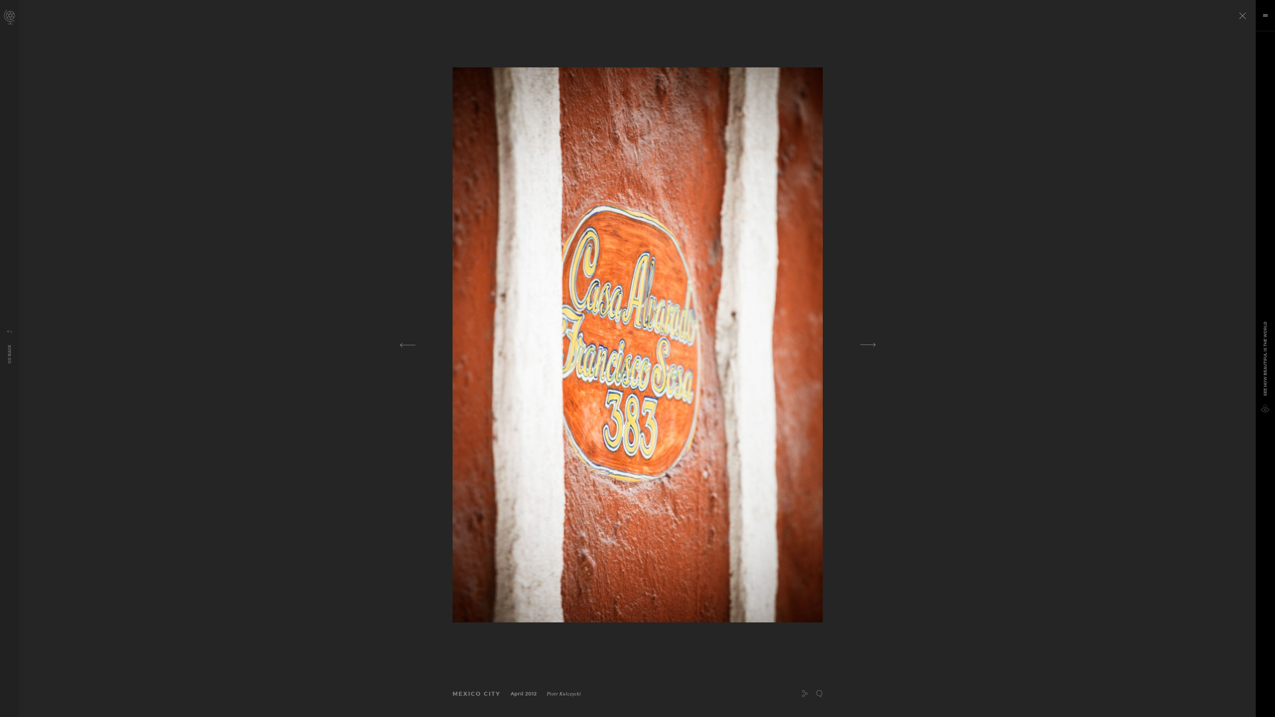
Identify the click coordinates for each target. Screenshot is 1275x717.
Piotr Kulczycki (564, 693)
